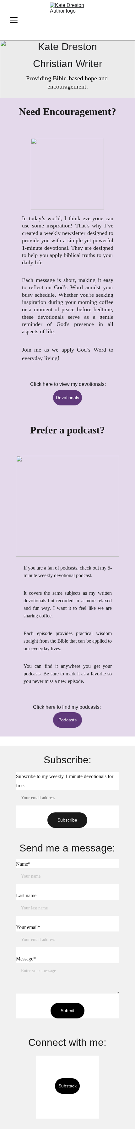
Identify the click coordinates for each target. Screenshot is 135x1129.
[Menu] (14, 20)
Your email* (28, 927)
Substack (67, 1085)
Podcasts (67, 719)
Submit (67, 1010)
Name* (23, 864)
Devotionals (67, 397)
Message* (26, 958)
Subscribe (67, 819)
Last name (26, 895)
